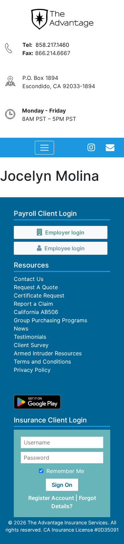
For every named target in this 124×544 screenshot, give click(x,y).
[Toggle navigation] (44, 148)
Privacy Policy (32, 369)
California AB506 (36, 311)
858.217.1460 (52, 44)
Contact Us (28, 278)
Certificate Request (39, 295)
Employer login (64, 232)
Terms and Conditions (42, 361)
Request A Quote (36, 287)
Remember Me (65, 471)
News (21, 328)
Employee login (64, 248)
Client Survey (31, 345)
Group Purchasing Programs (50, 320)
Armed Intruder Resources (48, 353)
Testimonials (30, 336)
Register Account (51, 497)
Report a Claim (33, 303)
